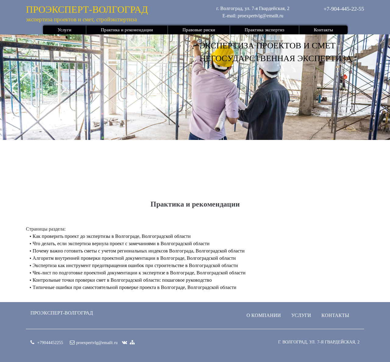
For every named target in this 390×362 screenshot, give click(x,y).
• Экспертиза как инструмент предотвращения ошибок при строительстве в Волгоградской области (134, 265)
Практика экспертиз (264, 29)
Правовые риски (199, 29)
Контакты (323, 29)
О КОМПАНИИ (263, 315)
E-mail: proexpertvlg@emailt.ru (252, 15)
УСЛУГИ (301, 315)
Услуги (64, 29)
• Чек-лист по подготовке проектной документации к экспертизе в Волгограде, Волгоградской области (138, 272)
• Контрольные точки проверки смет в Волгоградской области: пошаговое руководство (121, 280)
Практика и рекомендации (127, 29)
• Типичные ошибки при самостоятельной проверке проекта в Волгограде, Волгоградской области (133, 287)
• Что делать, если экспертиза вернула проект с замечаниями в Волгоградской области (120, 243)
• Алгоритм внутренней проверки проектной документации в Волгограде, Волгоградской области (133, 258)
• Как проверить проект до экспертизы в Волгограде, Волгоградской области (110, 236)
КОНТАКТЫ (335, 315)
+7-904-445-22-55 (344, 9)
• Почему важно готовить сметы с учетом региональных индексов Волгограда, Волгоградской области (137, 250)
